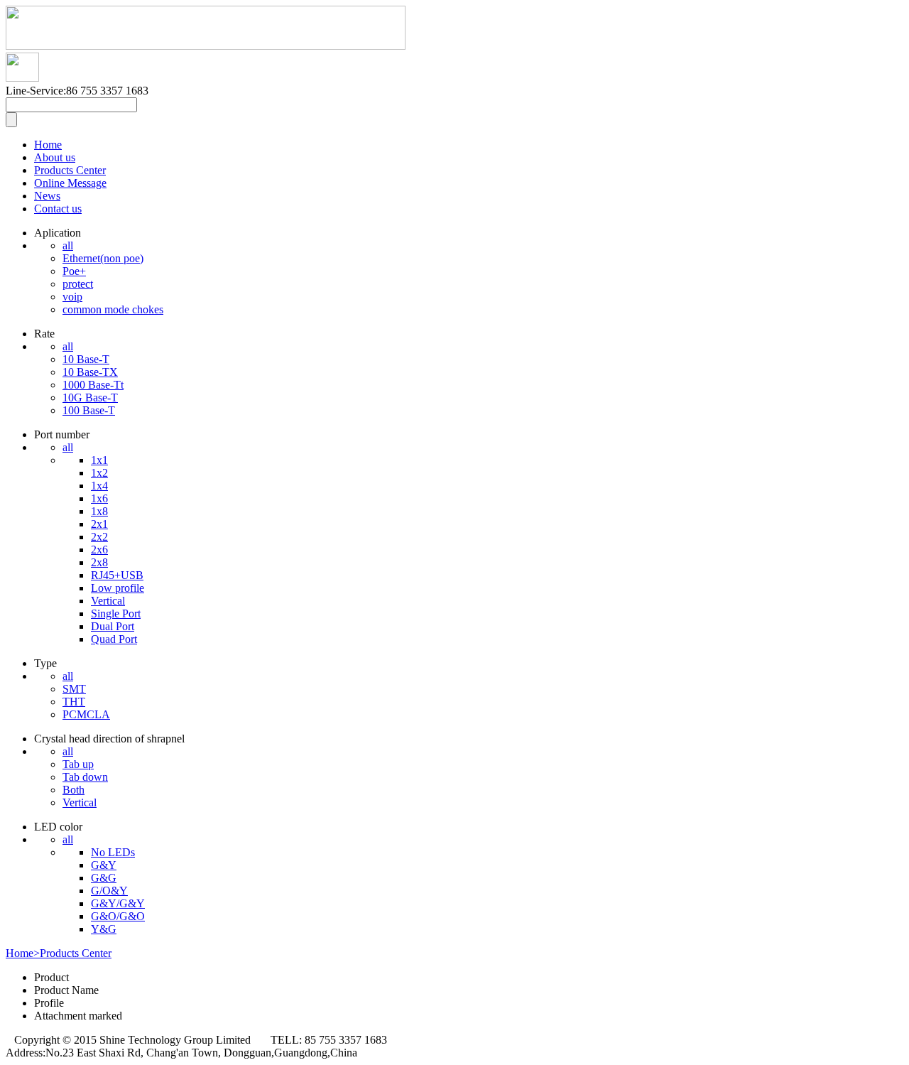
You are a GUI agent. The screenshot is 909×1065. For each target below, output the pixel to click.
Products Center (70, 170)
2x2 (99, 537)
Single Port (116, 613)
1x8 (99, 511)
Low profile (117, 588)
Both (73, 790)
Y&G (103, 929)
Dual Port (112, 626)
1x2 (99, 473)
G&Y (103, 865)
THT (73, 702)
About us (54, 157)
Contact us (58, 208)
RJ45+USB (117, 575)
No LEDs (113, 852)
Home (48, 145)
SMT (74, 689)
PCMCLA (86, 714)
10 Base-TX (90, 372)
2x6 (99, 550)
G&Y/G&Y (118, 903)
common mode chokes (112, 309)
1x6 (99, 498)
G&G (103, 878)
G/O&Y (109, 891)
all (67, 245)
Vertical (108, 601)
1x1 (99, 460)
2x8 (99, 562)
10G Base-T (90, 397)
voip (72, 297)
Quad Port (114, 639)
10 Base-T (85, 359)
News (47, 196)
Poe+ (74, 271)
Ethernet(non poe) (102, 258)
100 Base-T (88, 410)
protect (77, 284)
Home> (23, 953)
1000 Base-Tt (93, 385)
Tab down (85, 777)
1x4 (99, 486)
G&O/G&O (118, 916)
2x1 (99, 524)
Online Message (70, 183)
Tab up (78, 764)
